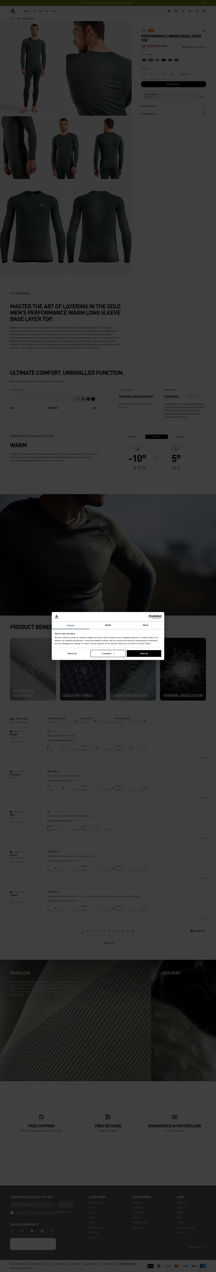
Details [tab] (108, 625)
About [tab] (145, 625)
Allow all (144, 653)
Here (120, 643)
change (65, 643)
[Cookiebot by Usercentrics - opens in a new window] (151, 617)
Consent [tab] (70, 625)
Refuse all (72, 653)
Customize (106, 653)
